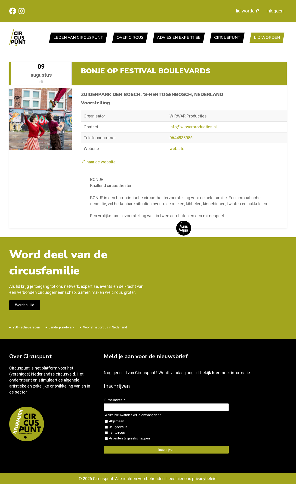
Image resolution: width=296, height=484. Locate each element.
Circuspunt (227, 37)
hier (215, 372)
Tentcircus (117, 432)
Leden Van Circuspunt (78, 37)
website (177, 148)
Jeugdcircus (118, 427)
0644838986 (181, 137)
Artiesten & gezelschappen (129, 438)
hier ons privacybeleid (196, 478)
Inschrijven (166, 450)
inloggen (275, 11)
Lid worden (267, 37)
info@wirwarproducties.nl (193, 126)
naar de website (101, 161)
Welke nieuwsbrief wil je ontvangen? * (133, 415)
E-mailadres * (115, 400)
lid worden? (247, 11)
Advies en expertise (178, 37)
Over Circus (130, 37)
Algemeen (116, 421)
